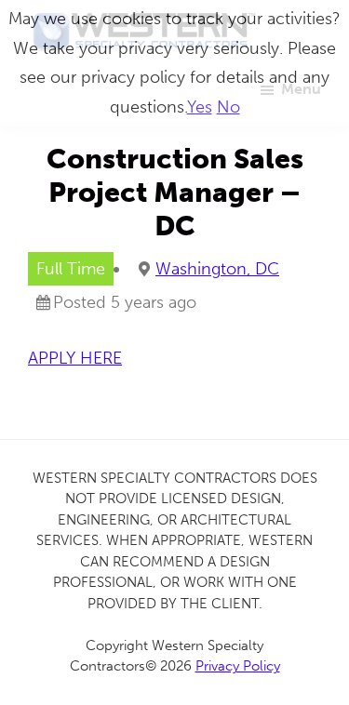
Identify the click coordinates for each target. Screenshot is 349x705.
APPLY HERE (75, 358)
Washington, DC (217, 269)
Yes (199, 107)
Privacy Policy (237, 666)
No (228, 107)
